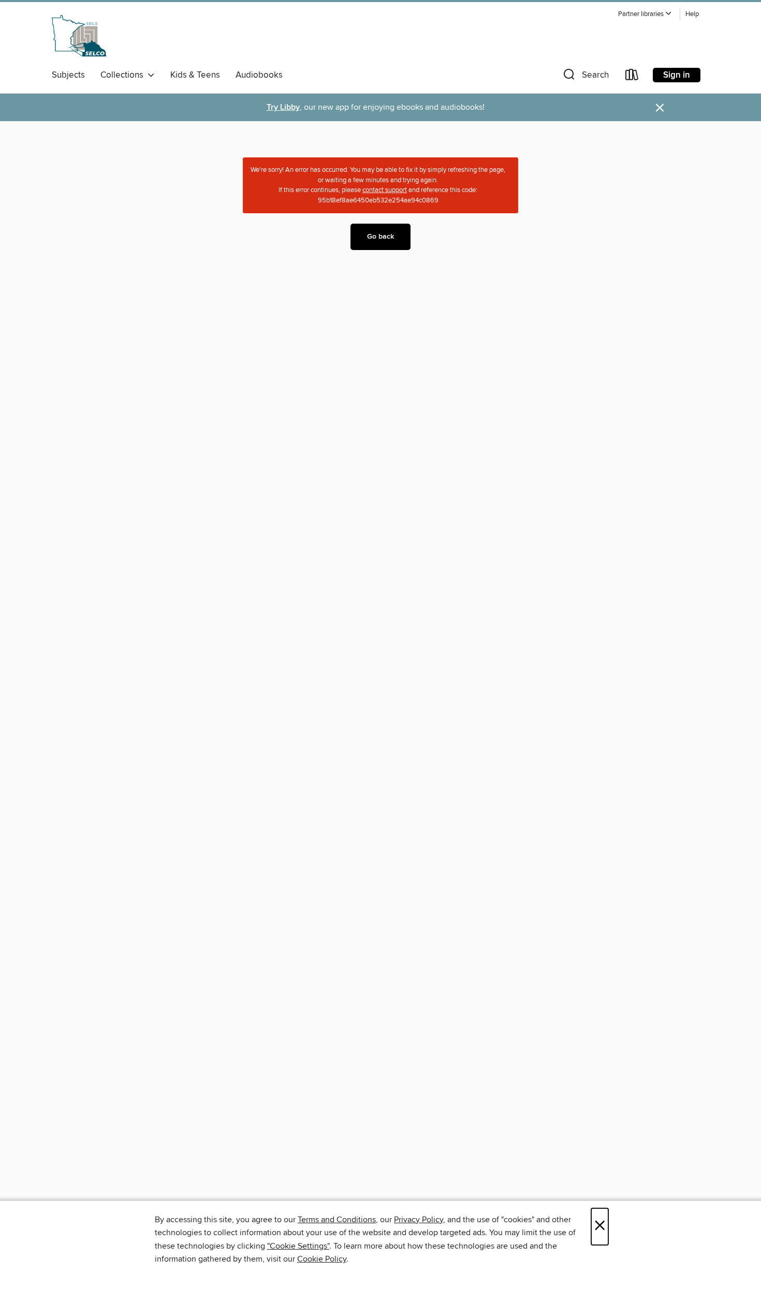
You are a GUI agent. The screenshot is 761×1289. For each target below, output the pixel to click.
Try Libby (283, 107)
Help (692, 14)
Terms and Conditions (337, 1219)
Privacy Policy (418, 1219)
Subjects (68, 75)
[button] (645, 14)
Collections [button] (124, 75)
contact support (384, 190)
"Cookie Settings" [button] (298, 1246)
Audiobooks (259, 75)
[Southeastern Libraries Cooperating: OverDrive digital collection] (79, 35)
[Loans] (632, 77)
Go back (380, 236)
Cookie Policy (321, 1259)
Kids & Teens (195, 75)
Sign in (676, 75)
